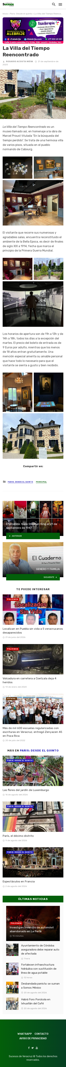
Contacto (41, 1033)
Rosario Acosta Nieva (19, 61)
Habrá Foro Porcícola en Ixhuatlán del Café (35, 1001)
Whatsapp (25, 1033)
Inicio (5, 13)
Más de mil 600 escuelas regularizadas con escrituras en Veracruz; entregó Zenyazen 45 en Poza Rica (32, 731)
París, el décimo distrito (18, 835)
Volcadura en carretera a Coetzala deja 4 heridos (29, 680)
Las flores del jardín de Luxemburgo (26, 790)
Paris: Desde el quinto (21, 13)
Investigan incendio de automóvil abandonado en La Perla (32, 929)
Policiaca (12, 599)
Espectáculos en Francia (19, 881)
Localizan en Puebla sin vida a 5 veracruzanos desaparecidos (33, 630)
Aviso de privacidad (33, 1038)
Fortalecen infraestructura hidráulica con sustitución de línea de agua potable (38, 968)
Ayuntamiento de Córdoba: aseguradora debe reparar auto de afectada (40, 949)
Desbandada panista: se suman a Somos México (40, 985)
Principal (41, 482)
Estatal (11, 699)
